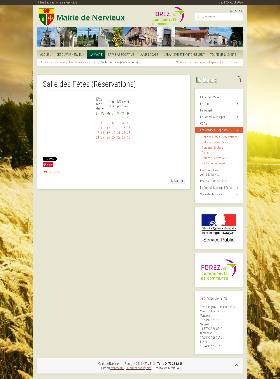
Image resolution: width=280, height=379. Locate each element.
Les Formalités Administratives (209, 172)
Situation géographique (190, 62)
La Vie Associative (121, 54)
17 (97, 132)
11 (102, 128)
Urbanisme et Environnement (184, 54)
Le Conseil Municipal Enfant (216, 188)
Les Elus (205, 104)
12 (108, 128)
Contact (235, 62)
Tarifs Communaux (213, 163)
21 (118, 132)
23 (128, 132)
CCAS (203, 123)
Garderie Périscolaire (214, 158)
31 (97, 142)
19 (108, 132)
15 (123, 128)
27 (113, 137)
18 (102, 132)
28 (118, 137)
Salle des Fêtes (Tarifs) (215, 142)
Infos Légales (46, 2)
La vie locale (149, 54)
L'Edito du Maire (209, 97)
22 (123, 132)
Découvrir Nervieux (70, 54)
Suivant (176, 181)
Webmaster (117, 368)
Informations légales (139, 368)
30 (128, 137)
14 (118, 128)
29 (123, 137)
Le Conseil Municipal (212, 117)
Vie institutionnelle (211, 194)
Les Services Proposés (83, 62)
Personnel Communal (213, 181)
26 (108, 137)
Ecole (205, 153)
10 (97, 128)
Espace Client (217, 62)
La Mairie (96, 54)
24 (97, 137)
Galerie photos (68, 2)
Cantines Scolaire (212, 147)
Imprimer (54, 172)
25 (102, 137)
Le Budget (206, 110)
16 (128, 128)
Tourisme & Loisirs (223, 54)
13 (113, 128)
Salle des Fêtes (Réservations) (220, 137)
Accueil (45, 54)
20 (113, 132)
